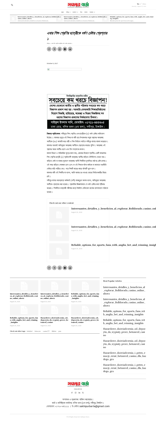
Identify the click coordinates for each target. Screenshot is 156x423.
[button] (12, 5)
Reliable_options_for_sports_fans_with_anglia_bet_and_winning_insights (131, 17)
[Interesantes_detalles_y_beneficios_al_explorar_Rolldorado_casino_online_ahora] (13, 18)
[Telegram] (65, 49)
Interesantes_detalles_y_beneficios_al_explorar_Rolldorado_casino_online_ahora (39, 17)
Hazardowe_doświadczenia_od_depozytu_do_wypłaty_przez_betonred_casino (54, 320)
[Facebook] (49, 49)
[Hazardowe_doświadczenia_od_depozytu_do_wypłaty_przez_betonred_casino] (55, 310)
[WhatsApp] (59, 49)
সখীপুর (48, 43)
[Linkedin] (79, 393)
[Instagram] (75, 393)
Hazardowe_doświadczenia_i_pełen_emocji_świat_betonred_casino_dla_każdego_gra (124, 356)
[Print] (70, 49)
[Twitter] (54, 49)
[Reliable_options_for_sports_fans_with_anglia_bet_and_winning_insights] (59, 251)
